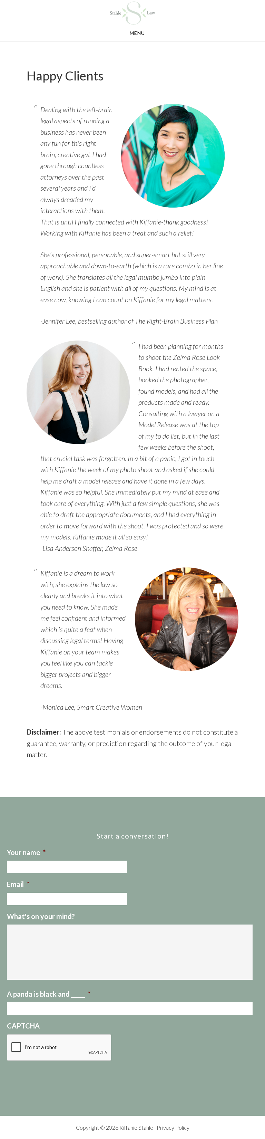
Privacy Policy (173, 1127)
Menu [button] (137, 33)
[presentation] (59, 1047)
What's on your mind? (41, 916)
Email (18, 884)
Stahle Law (132, 13)
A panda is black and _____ (48, 994)
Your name (26, 852)
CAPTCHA (23, 1026)
